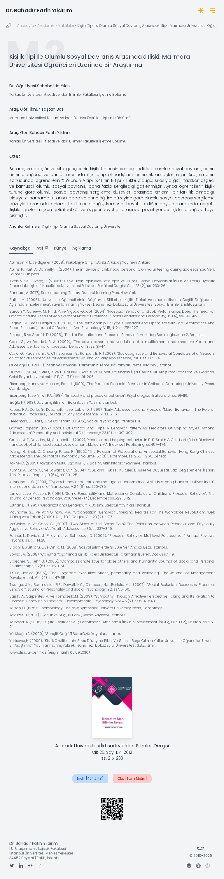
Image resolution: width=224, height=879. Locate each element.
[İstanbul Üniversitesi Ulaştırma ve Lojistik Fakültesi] (198, 866)
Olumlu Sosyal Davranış (81, 226)
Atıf (42, 248)
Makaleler (66, 25)
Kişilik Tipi (50, 226)
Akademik (46, 25)
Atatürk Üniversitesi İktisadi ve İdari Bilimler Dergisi (112, 745)
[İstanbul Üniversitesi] (189, 866)
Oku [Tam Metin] (132, 778)
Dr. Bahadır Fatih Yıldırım (39, 10)
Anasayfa (25, 25)
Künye (60, 248)
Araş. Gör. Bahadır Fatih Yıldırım (40, 132)
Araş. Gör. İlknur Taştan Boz (36, 109)
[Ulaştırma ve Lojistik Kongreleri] (207, 866)
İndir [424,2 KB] (90, 778)
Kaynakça (20, 248)
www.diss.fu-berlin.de (28, 652)
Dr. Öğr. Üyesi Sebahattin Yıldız (40, 86)
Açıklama (81, 248)
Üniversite (112, 226)
